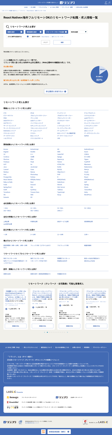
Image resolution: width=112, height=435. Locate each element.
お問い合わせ (76, 347)
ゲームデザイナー (89, 120)
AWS (58, 152)
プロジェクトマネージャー (38, 115)
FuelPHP (87, 162)
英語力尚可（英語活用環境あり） (40, 274)
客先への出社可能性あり (92, 258)
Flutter (59, 162)
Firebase (6, 162)
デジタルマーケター (63, 120)
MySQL (59, 169)
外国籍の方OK (61, 274)
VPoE (32, 113)
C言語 (32, 157)
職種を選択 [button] (11, 32)
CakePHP (60, 154)
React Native (45, 36)
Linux (32, 169)
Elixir (32, 159)
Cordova (6, 157)
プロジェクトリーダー (64, 118)
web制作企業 (8, 224)
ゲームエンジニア (36, 131)
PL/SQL (86, 174)
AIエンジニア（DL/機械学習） (66, 133)
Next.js (86, 169)
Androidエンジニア (10, 131)
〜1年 (5, 234)
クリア (45, 42)
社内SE (86, 136)
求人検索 (33, 7)
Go (31, 164)
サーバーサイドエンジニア (12, 128)
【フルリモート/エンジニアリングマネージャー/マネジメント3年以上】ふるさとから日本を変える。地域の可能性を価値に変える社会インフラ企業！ (42, 295)
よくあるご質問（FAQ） (13, 347)
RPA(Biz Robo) (35, 179)
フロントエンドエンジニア (38, 128)
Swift (5, 190)
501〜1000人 (34, 211)
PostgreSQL (8, 177)
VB (4, 195)
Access (6, 149)
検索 (62, 42)
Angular (6, 152)
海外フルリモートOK (57, 36)
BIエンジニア (34, 136)
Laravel (6, 169)
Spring (86, 184)
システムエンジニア (63, 126)
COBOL (86, 154)
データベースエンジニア (65, 136)
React (86, 177)
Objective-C (61, 172)
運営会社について (46, 347)
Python (32, 177)
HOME (26, 7)
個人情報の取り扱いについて (32, 423)
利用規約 (87, 347)
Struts (86, 187)
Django (59, 157)
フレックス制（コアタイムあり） (40, 245)
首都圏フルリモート (63, 258)
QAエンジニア (88, 131)
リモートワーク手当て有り (38, 261)
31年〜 (86, 234)
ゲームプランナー (62, 131)
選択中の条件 (36, 36)
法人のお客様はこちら (62, 347)
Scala (5, 184)
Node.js (6, 172)
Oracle (86, 172)
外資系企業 (33, 221)
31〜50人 (60, 208)
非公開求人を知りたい (54, 91)
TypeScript (61, 192)
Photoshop (34, 174)
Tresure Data (34, 192)
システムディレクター (91, 126)
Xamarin (6, 197)
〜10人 (6, 208)
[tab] (47, 332)
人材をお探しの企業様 (82, 7)
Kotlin (59, 167)
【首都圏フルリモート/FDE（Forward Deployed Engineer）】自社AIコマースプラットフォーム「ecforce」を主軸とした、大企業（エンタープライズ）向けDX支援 (15, 296)
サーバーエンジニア (10, 126)
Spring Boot (8, 187)
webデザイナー (89, 118)
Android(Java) (89, 149)
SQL (31, 187)
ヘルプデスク (8, 138)
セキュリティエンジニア (38, 126)
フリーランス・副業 (67, 7)
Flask (32, 162)
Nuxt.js (32, 172)
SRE (58, 123)
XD (31, 197)
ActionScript (34, 149)
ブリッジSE (34, 118)
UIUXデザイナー (9, 120)
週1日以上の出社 (89, 261)
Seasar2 (33, 184)
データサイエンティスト (92, 133)
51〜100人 (87, 208)
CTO (5, 113)
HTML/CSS (60, 164)
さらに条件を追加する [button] (15, 36)
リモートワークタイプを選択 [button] (55, 32)
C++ (31, 154)
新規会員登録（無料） (58, 431)
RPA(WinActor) (89, 179)
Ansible (32, 152)
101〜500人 (7, 211)
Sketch (59, 184)
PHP (58, 174)
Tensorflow (88, 190)
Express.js (60, 159)
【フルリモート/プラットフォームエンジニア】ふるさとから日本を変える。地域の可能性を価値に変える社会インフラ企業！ (69, 294)
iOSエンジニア (89, 128)
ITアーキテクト (8, 115)
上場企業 (6, 221)
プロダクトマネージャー (65, 115)
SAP (85, 182)
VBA (31, 195)
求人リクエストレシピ (31, 347)
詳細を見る (15, 326)
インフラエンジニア (36, 123)
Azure (86, 152)
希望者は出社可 (62, 261)
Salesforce (60, 182)
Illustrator (87, 164)
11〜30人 (33, 208)
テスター (33, 133)
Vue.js (59, 195)
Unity (86, 192)
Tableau (60, 190)
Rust (32, 182)
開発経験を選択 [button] (32, 32)
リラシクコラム (42, 7)
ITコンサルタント (89, 113)
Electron (6, 159)
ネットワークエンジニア (92, 123)
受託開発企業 (88, 221)
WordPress (88, 195)
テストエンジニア (9, 133)
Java (5, 167)
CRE (58, 138)
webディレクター (36, 120)
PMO (5, 118)
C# (4, 154)
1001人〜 (60, 211)
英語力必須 (7, 274)
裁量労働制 (87, 245)
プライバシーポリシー (100, 347)
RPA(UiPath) (61, 179)
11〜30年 (60, 234)
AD (58, 149)
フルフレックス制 (63, 245)
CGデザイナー (8, 123)
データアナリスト (9, 136)
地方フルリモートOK (10, 258)
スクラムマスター (89, 115)
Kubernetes (88, 167)
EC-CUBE (87, 157)
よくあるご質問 (54, 7)
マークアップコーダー (64, 128)
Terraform (7, 192)
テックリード (61, 113)
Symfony (33, 190)
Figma (86, 159)
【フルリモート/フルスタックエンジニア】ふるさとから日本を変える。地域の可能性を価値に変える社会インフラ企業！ (96, 294)
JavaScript (33, 167)
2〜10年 (33, 234)
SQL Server (61, 187)
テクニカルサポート (36, 138)
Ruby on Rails (8, 182)
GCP (5, 164)
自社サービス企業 (63, 221)
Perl (5, 174)
